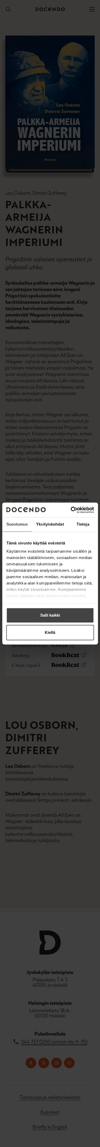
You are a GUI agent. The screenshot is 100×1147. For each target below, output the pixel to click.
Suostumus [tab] (17, 524)
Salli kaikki (50, 615)
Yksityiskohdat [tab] (50, 524)
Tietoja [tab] (83, 524)
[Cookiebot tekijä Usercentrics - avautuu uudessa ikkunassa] (71, 510)
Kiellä (50, 632)
